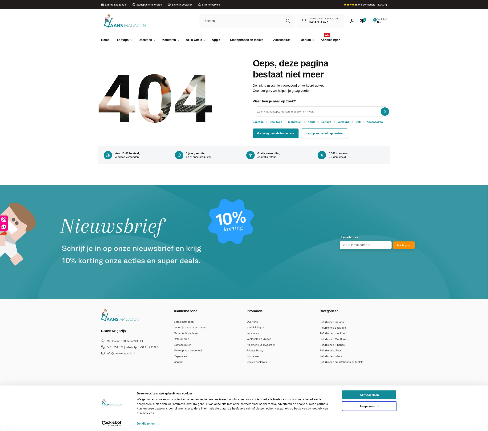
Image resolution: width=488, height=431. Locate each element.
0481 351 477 (115, 347)
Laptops (258, 121)
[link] (114, 4)
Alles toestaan (369, 395)
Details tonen (146, 423)
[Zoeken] (288, 21)
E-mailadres (349, 237)
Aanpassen (367, 406)
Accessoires (375, 121)
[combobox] (247, 21)
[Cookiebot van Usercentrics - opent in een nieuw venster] (111, 423)
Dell (358, 121)
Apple (311, 121)
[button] (124, 40)
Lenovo (326, 121)
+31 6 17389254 (150, 347)
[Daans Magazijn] (120, 320)
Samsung (343, 121)
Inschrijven (403, 245)
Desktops (276, 121)
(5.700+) (382, 4)
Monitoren (295, 121)
